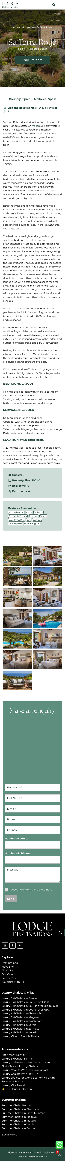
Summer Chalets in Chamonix (20, 1109)
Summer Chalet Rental (16, 1105)
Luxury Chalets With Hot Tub (20, 1073)
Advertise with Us (13, 981)
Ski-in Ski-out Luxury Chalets (20, 1066)
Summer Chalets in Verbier (18, 1124)
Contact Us (9, 978)
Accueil (17, 27)
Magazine (8, 966)
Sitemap (43, 1156)
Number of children (18, 853)
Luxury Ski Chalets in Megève (20, 1017)
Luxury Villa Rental (13, 1085)
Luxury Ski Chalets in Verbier (19, 1024)
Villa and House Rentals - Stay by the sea (32, 107)
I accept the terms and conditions (30, 889)
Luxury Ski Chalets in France (19, 998)
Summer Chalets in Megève (19, 1116)
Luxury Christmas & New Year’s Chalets (26, 1062)
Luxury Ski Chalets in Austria (19, 1032)
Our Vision (8, 974)
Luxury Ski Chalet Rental (17, 1058)
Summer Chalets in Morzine (19, 1120)
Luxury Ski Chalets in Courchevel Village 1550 (30, 1005)
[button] (53, 4)
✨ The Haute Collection (17, 1089)
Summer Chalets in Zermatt (19, 1128)
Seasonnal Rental (13, 1081)
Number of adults (16, 838)
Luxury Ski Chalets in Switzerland (22, 1021)
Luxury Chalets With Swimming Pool (25, 1070)
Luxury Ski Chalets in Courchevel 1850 (25, 1002)
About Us (7, 970)
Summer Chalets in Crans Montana (23, 1113)
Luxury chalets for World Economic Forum (28, 1077)
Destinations (10, 962)
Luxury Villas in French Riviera (20, 1036)
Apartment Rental (13, 1054)
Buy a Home (9, 1134)
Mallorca (40, 99)
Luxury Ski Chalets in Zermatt (20, 1028)
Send (10, 899)
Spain (52, 99)
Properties (29, 27)
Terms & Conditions (27, 1156)
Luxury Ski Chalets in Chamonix (21, 1013)
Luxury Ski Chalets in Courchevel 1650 (25, 1009)
